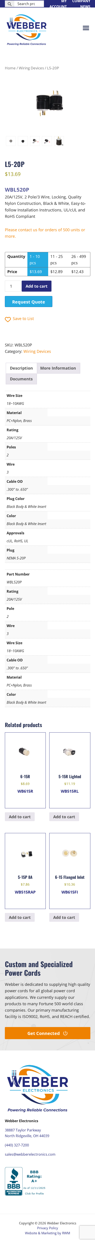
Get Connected (43, 1033)
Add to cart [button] (20, 816)
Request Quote (28, 302)
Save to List (23, 318)
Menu (86, 28)
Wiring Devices (31, 67)
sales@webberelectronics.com (30, 1154)
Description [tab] (21, 368)
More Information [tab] (58, 368)
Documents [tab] (21, 378)
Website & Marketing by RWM (47, 1233)
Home (10, 67)
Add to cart (37, 286)
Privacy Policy (47, 1228)
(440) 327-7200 (17, 1145)
